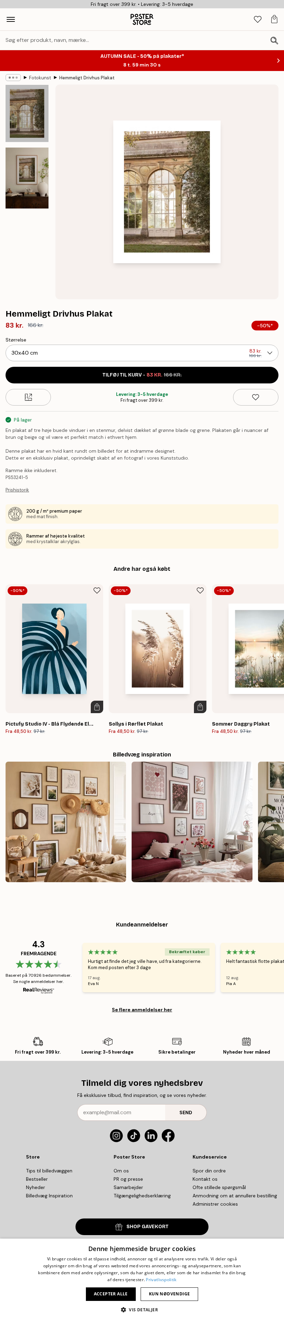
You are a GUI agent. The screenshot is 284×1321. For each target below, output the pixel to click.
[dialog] (142, 1280)
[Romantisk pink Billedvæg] (192, 822)
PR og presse (128, 1179)
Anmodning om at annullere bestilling (235, 1196)
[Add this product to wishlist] (255, 397)
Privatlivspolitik (161, 1280)
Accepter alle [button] (111, 1294)
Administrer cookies (215, 1204)
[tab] (257, 19)
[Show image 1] (27, 113)
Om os (121, 1171)
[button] (142, 1309)
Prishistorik (17, 490)
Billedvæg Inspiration (49, 1196)
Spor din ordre (209, 1171)
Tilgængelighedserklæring (142, 1196)
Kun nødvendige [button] (169, 1294)
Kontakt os (205, 1179)
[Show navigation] (11, 19)
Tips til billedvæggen (49, 1171)
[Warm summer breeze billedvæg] (66, 822)
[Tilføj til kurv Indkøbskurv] (97, 707)
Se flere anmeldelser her (142, 1010)
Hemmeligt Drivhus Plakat (87, 78)
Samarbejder (128, 1187)
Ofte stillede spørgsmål (219, 1187)
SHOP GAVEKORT (147, 1227)
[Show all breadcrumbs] (13, 77)
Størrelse (16, 340)
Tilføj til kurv (142, 375)
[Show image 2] (27, 178)
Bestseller (37, 1179)
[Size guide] (28, 397)
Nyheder (35, 1187)
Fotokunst (40, 78)
